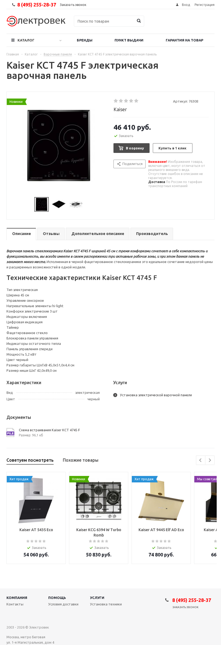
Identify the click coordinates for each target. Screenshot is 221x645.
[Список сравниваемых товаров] (155, 25)
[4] (131, 101)
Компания (16, 598)
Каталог (26, 40)
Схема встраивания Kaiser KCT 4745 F (49, 430)
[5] (136, 101)
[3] (126, 101)
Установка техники (106, 604)
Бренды (84, 40)
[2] (121, 101)
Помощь (57, 598)
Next (209, 460)
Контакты (14, 604)
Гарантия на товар (184, 40)
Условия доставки (63, 604)
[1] (116, 101)
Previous (200, 460)
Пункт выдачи (129, 40)
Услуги (97, 598)
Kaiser (120, 109)
